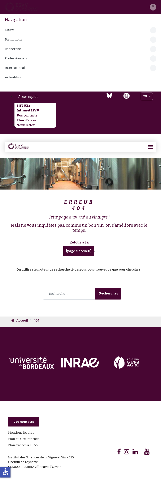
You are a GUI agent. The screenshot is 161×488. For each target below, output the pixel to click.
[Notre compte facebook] (93, 98)
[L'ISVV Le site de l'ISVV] (21, 7)
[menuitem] (39, 97)
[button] (153, 7)
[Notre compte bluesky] (109, 95)
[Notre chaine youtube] (117, 98)
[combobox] (69, 294)
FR (145, 96)
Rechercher (108, 293)
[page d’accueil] (78, 251)
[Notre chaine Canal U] (126, 95)
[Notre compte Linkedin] (101, 98)
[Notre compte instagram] (135, 98)
